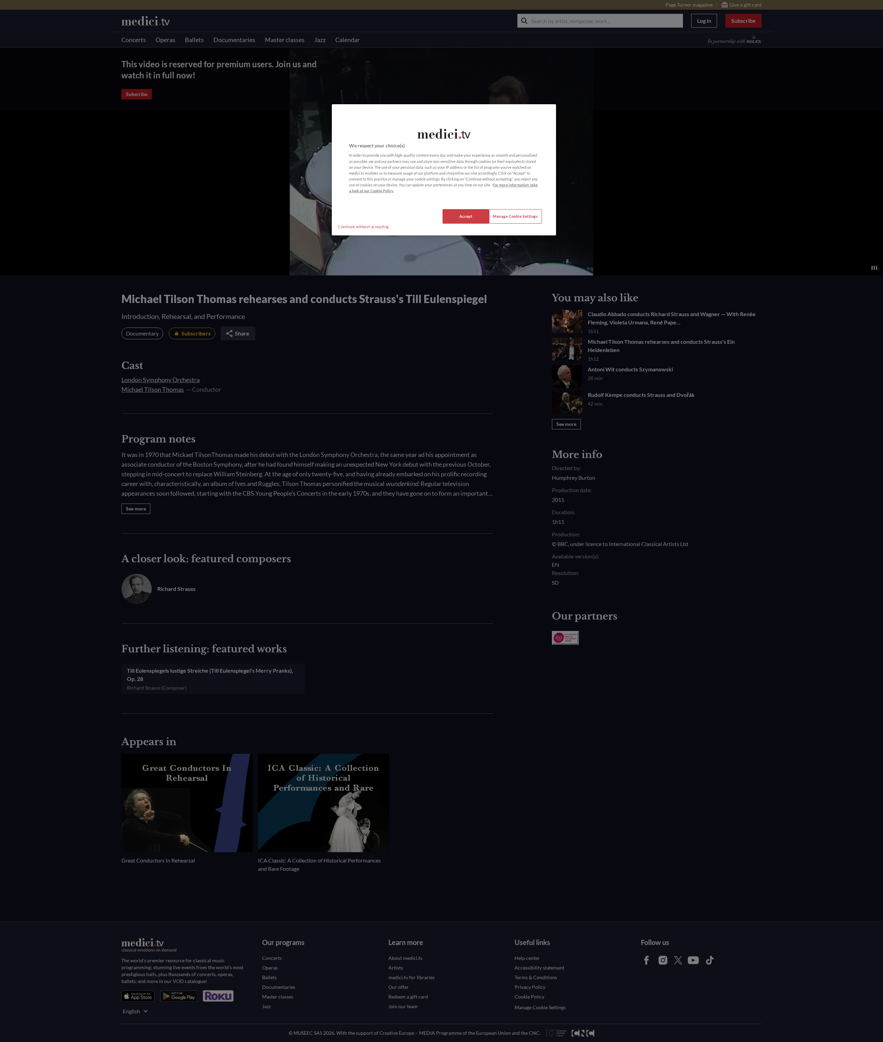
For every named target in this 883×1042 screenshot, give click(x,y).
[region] (444, 169)
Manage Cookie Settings (515, 216)
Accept (465, 216)
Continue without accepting (363, 226)
